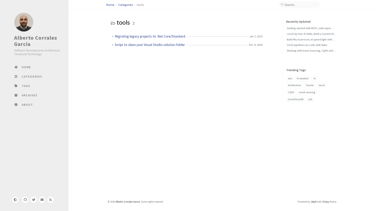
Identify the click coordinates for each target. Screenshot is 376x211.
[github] (25, 200)
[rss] (50, 200)
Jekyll (313, 201)
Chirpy (325, 201)
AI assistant (302, 78)
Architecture (294, 85)
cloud (321, 85)
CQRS (291, 92)
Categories (126, 5)
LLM (310, 99)
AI (314, 78)
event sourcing (307, 92)
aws (290, 78)
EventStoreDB (296, 99)
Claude (310, 85)
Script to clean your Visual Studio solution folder (150, 45)
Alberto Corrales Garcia (35, 40)
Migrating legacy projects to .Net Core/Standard (150, 36)
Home (110, 5)
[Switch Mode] (15, 200)
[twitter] (33, 200)
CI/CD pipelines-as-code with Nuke (307, 45)
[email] (42, 200)
